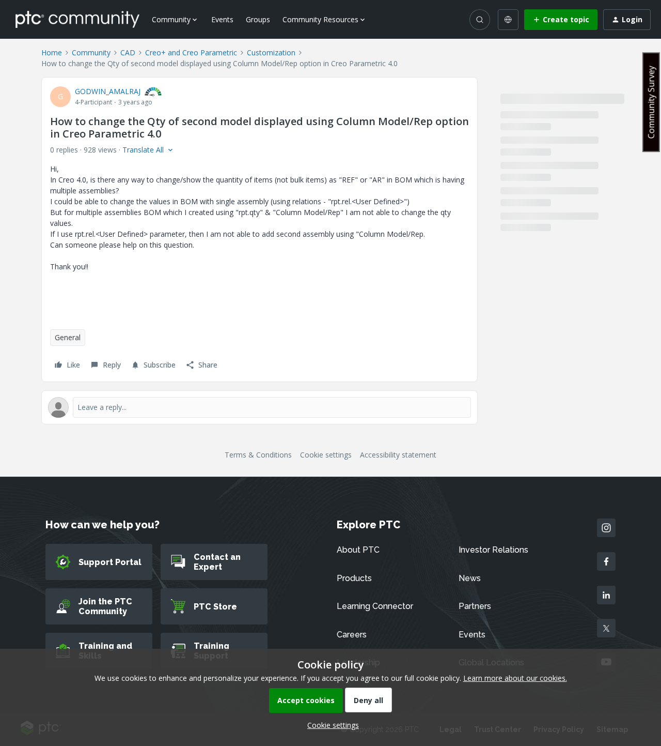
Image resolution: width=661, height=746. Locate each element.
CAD (127, 52)
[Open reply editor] (259, 407)
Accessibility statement (398, 455)
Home (51, 52)
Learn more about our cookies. (515, 678)
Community (91, 52)
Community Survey (651, 102)
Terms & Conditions (258, 455)
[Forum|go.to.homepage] (77, 19)
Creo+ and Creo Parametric (191, 52)
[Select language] (508, 19)
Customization (271, 52)
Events (222, 19)
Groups (258, 19)
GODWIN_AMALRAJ (107, 91)
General (68, 337)
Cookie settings (326, 455)
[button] (560, 19)
